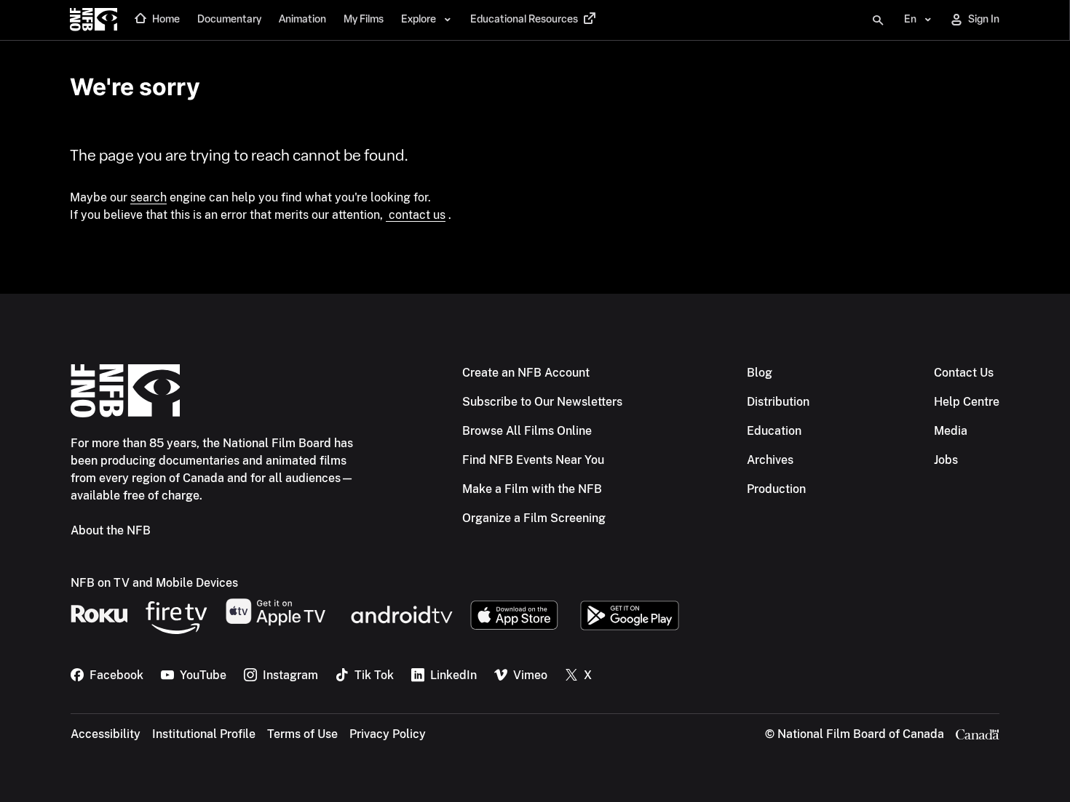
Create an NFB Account (526, 373)
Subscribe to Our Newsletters (542, 402)
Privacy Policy (387, 734)
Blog (759, 373)
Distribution (778, 402)
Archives (770, 460)
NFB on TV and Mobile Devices (154, 583)
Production (776, 489)
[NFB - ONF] (93, 20)
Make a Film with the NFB (532, 489)
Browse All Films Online (527, 431)
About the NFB (111, 530)
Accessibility (105, 734)
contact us (415, 215)
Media (950, 431)
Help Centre (966, 402)
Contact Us (964, 373)
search (148, 197)
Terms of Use (302, 734)
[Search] (878, 20)
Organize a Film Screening (534, 518)
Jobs (946, 460)
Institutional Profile (203, 734)
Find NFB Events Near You (533, 460)
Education (774, 431)
